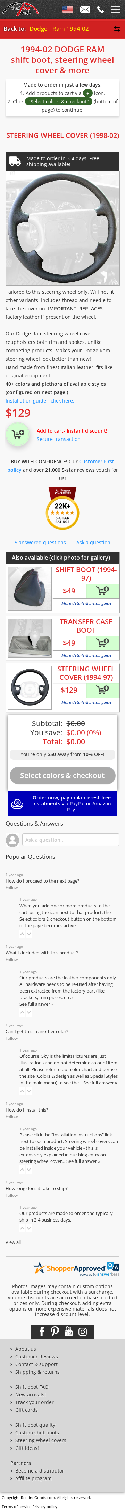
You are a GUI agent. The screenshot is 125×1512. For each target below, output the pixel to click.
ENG (67, 11)
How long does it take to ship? (37, 1189)
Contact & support (36, 1364)
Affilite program (33, 1478)
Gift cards (26, 1410)
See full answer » (36, 1004)
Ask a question (93, 542)
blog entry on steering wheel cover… (62, 1158)
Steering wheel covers (40, 1440)
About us (25, 1349)
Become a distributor (39, 1470)
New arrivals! (30, 1394)
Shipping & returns (37, 1372)
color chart (81, 1069)
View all (13, 1242)
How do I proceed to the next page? (43, 881)
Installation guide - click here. (40, 400)
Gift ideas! (27, 1448)
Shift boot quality (35, 1425)
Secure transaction (59, 439)
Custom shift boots (37, 1432)
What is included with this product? (42, 953)
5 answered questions (40, 542)
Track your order (34, 1402)
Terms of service (16, 1506)
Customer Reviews (36, 1356)
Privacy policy (44, 1506)
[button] (22, 934)
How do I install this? (27, 1110)
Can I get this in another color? (37, 1031)
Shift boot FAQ (32, 1387)
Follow (12, 888)
